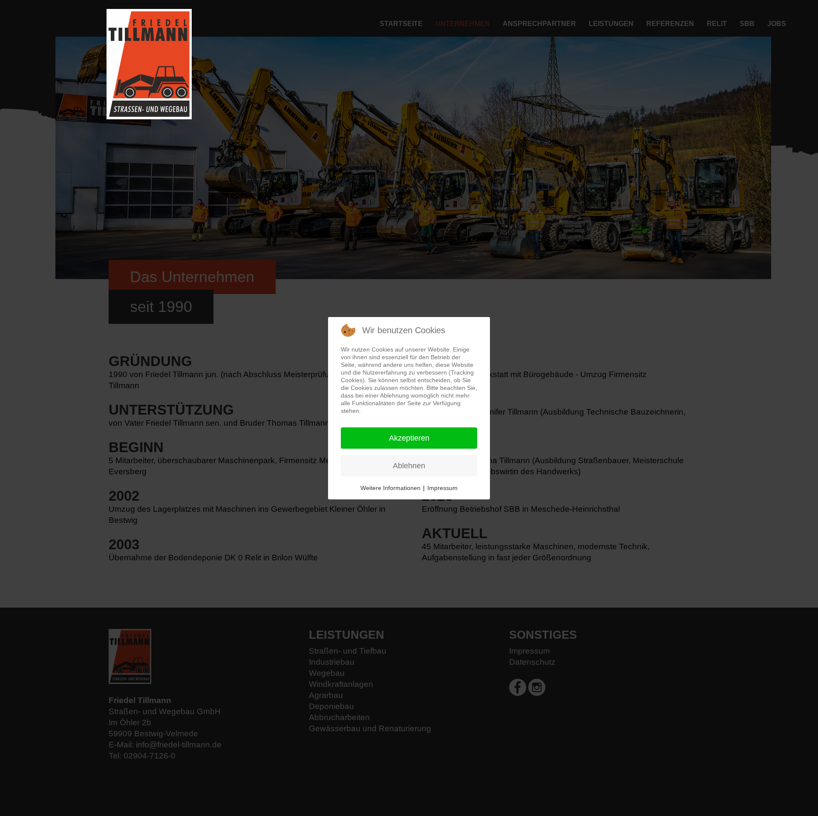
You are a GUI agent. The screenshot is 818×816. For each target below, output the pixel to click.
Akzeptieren (409, 438)
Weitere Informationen (390, 487)
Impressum (442, 487)
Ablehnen (409, 465)
